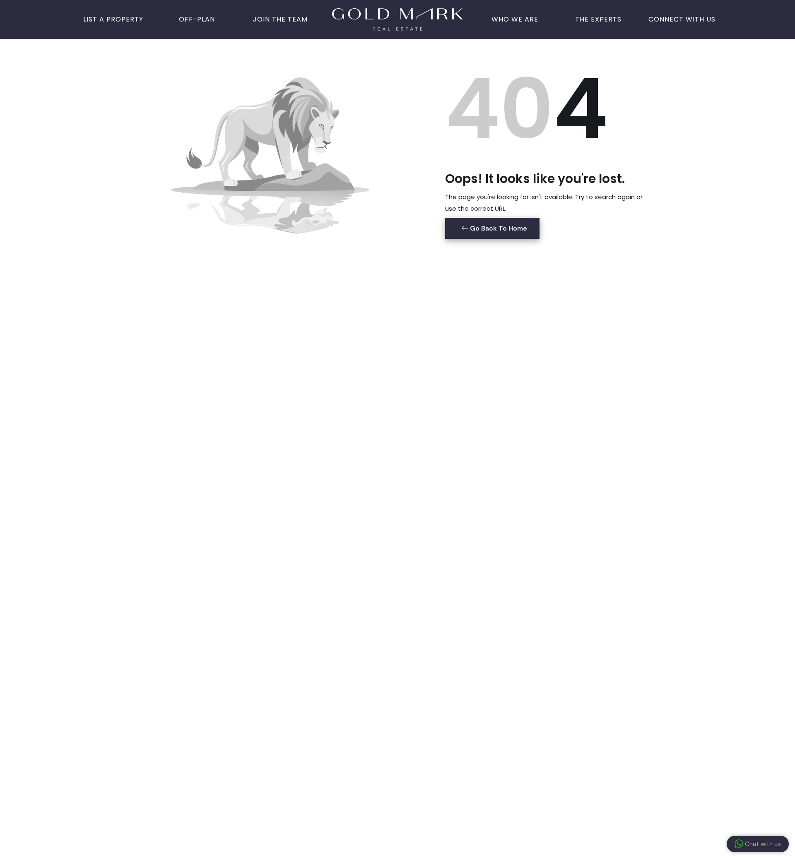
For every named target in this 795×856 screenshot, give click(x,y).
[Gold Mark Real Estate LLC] (397, 18)
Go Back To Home (497, 228)
